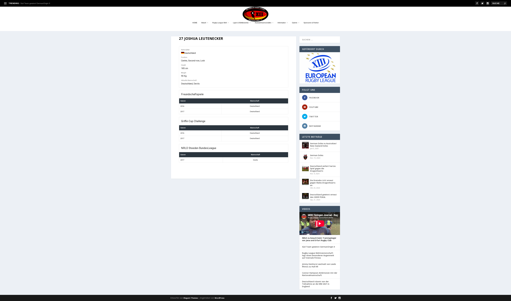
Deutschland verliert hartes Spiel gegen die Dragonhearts (323, 168)
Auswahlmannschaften (263, 23)
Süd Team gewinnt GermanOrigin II (35, 3)
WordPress (219, 298)
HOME (194, 23)
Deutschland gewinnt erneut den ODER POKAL (323, 195)
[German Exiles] (305, 157)
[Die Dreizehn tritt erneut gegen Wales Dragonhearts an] (305, 182)
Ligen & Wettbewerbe (241, 23)
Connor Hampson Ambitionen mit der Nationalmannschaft (319, 274)
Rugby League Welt (219, 23)
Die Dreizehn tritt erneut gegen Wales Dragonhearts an (322, 182)
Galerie (294, 23)
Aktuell (203, 23)
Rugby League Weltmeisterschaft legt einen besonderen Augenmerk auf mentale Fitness (318, 255)
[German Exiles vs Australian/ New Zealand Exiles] (305, 145)
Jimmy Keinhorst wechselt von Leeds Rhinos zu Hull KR (319, 265)
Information (282, 23)
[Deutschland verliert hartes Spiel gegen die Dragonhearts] (305, 168)
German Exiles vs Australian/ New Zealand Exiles (323, 144)
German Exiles (316, 155)
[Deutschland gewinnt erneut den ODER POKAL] (305, 196)
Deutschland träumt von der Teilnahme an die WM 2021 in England (315, 284)
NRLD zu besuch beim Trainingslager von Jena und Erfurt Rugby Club (319, 239)
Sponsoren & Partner (311, 23)
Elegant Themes (191, 298)
